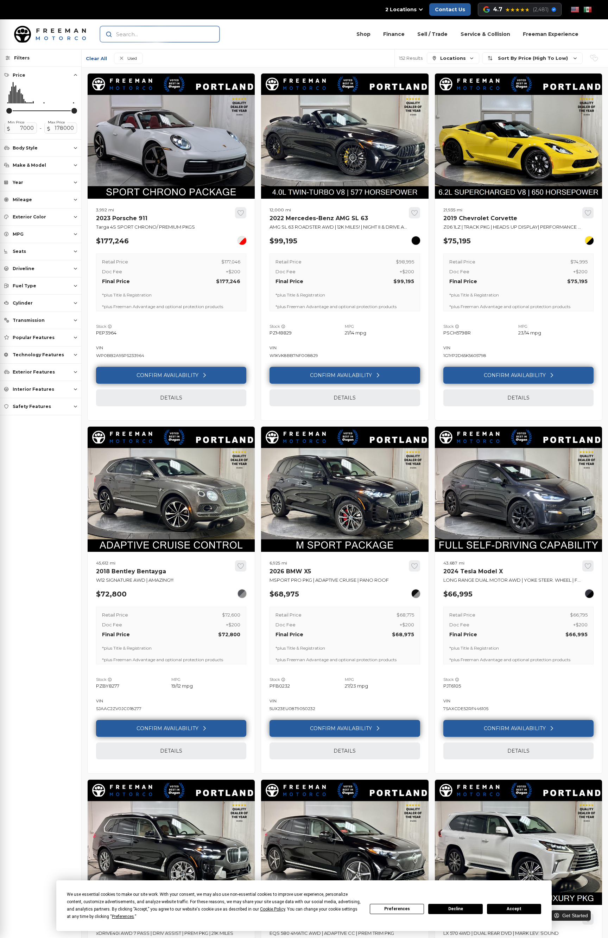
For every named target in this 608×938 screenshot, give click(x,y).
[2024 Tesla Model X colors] (589, 593)
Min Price (16, 122)
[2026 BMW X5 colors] (416, 593)
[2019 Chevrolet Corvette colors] (589, 240)
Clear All (96, 58)
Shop (363, 34)
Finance (394, 34)
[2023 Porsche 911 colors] (242, 240)
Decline (455, 908)
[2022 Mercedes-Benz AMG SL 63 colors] (416, 240)
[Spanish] (587, 9)
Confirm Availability (167, 375)
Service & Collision (485, 34)
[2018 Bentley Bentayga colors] (242, 593)
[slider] (9, 110)
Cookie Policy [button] (272, 909)
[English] (575, 9)
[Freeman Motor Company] (52, 34)
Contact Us (450, 9)
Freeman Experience (550, 34)
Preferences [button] (123, 916)
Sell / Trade (432, 34)
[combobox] (153, 34)
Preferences (397, 908)
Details (171, 398)
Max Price (56, 122)
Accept (514, 908)
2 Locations (401, 9)
